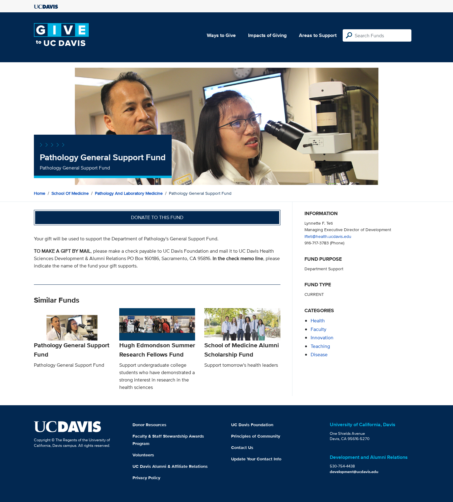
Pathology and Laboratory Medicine (129, 193)
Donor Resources (149, 425)
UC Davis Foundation (252, 425)
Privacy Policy (146, 478)
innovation (322, 337)
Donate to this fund (157, 217)
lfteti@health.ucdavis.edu (327, 236)
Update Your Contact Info (256, 459)
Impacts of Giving (267, 35)
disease (319, 354)
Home (39, 193)
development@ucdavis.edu (354, 472)
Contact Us (242, 447)
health (318, 320)
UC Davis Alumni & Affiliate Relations (170, 466)
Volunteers (143, 455)
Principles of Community (255, 436)
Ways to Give (221, 35)
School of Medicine (70, 193)
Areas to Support (318, 35)
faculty (318, 329)
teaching (320, 346)
